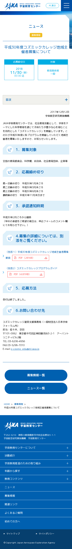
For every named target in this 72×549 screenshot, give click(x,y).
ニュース (10, 487)
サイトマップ (13, 533)
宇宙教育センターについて (20, 447)
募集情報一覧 (36, 375)
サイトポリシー (46, 533)
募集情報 (18, 404)
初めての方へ (12, 521)
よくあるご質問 (14, 513)
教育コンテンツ (14, 478)
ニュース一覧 (36, 388)
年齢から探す (12, 471)
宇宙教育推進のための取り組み (23, 463)
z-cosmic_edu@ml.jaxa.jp (25, 349)
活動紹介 (10, 455)
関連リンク (11, 504)
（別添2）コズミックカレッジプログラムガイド (31, 271)
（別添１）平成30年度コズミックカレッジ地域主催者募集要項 (37, 255)
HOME (7, 404)
